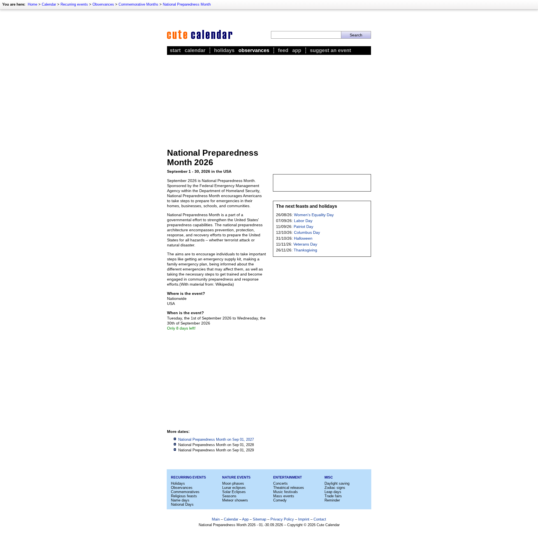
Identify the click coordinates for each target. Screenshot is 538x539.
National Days (182, 504)
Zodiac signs (334, 488)
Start (175, 50)
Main (216, 519)
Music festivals (285, 492)
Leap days (332, 492)
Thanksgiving (305, 250)
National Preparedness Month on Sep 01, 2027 (216, 439)
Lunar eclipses (234, 488)
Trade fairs (333, 496)
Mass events (283, 496)
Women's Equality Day (314, 215)
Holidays (224, 50)
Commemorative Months (138, 4)
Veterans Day (305, 244)
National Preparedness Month (187, 4)
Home (32, 4)
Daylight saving (336, 483)
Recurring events (74, 4)
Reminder (332, 500)
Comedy (280, 500)
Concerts (280, 483)
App (296, 50)
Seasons (229, 496)
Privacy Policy (282, 519)
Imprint (303, 519)
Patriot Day (303, 226)
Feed (283, 50)
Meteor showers (235, 500)
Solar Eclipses (234, 492)
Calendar (49, 4)
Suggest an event (330, 50)
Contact (320, 519)
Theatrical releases (288, 488)
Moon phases (233, 483)
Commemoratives (185, 492)
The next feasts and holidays (306, 206)
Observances (103, 4)
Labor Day (303, 220)
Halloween (303, 238)
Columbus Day (307, 232)
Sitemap (259, 519)
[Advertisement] (269, 98)
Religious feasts (184, 496)
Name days (180, 500)
